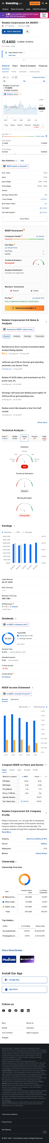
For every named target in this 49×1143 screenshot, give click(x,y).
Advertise (30, 1028)
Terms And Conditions (9, 1114)
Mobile (4, 1028)
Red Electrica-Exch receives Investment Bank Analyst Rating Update (23, 348)
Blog (3, 1023)
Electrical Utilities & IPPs (37, 839)
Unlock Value (39, 136)
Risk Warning (6, 1130)
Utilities (44, 844)
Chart (15, 66)
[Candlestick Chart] (4, 77)
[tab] (14, 438)
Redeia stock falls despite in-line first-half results (21, 410)
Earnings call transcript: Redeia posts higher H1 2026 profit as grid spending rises (24, 394)
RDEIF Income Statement (16, 687)
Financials (43, 66)
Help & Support (32, 1033)
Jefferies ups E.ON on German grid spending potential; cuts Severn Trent (22, 364)
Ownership (23, 72)
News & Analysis (28, 66)
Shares (5, 9)
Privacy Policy (7, 1122)
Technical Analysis (13, 430)
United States (41, 853)
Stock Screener (17, 9)
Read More (6, 832)
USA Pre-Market (39, 9)
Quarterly (15, 699)
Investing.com (7, 369)
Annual (5, 699)
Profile (14, 72)
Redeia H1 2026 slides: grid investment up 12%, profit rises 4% (24, 379)
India (28, 9)
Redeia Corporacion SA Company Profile (21, 813)
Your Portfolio (7, 1033)
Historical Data (34, 72)
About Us (30, 1023)
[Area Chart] (7, 77)
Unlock (26, 801)
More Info (12, 55)
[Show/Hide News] (16, 77)
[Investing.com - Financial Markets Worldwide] (14, 3)
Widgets (5, 1038)
